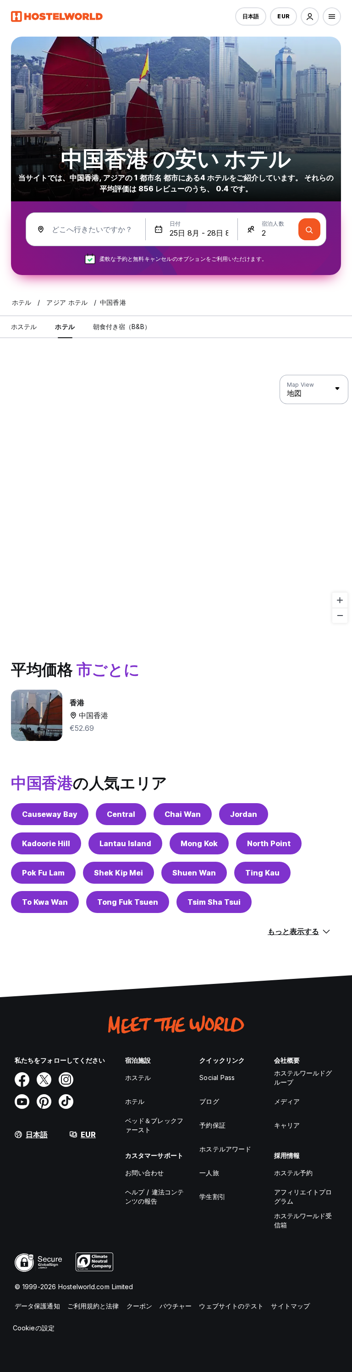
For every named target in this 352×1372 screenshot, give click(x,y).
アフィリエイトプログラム (303, 1196)
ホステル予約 (293, 1173)
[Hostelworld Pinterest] (44, 1101)
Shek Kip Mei (118, 872)
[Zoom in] (339, 600)
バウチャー (176, 1306)
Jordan (243, 814)
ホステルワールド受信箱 (303, 1220)
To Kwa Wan (45, 902)
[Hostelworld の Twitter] (44, 1079)
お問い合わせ (144, 1173)
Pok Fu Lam (43, 872)
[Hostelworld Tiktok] (66, 1101)
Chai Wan (183, 814)
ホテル (134, 1101)
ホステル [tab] (24, 326)
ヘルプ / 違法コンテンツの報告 (154, 1196)
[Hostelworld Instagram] (66, 1079)
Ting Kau (262, 872)
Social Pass (217, 1077)
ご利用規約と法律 (93, 1306)
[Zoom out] (339, 615)
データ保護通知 (37, 1306)
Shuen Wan (194, 872)
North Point (269, 843)
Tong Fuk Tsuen (127, 902)
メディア (287, 1101)
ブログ (209, 1101)
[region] (176, 499)
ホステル (138, 1077)
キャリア (287, 1125)
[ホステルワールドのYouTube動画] (22, 1101)
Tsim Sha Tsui (214, 902)
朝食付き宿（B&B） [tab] (122, 326)
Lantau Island (125, 843)
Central (121, 814)
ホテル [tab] (64, 326)
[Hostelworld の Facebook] (22, 1079)
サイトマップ (290, 1306)
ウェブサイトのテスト (231, 1306)
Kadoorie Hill (46, 843)
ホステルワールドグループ (303, 1077)
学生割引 (212, 1196)
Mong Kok (199, 843)
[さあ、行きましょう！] (309, 229)
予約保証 (212, 1125)
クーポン (139, 1306)
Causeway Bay (49, 814)
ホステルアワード (225, 1149)
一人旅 (209, 1173)
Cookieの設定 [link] (34, 1328)
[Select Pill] (310, 16)
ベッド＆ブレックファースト (154, 1125)
